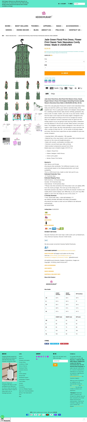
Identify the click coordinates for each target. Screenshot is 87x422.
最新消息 (4, 353)
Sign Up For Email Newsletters (26, 391)
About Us (46, 30)
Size (46, 59)
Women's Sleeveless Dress (11, 35)
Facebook (47, 257)
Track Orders (22, 381)
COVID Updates (22, 373)
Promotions (22, 387)
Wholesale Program (23, 377)
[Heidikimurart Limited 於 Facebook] (39, 356)
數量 (46, 65)
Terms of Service (23, 366)
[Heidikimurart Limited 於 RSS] (37, 359)
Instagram (54, 257)
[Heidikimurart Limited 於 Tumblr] (45, 356)
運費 (51, 55)
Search (20, 356)
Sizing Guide (22, 375)
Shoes (9, 30)
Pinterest (60, 257)
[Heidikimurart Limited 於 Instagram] (43, 356)
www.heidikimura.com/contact (66, 250)
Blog (36, 30)
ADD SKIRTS (48, 268)
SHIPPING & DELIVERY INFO (52, 274)
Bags (59, 26)
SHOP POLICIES (49, 253)
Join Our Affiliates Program (25, 389)
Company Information (24, 360)
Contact (21, 383)
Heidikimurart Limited (41, 412)
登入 (59, 3)
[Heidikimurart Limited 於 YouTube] (48, 356)
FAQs (53, 94)
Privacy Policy (22, 362)
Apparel (47, 26)
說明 (47, 94)
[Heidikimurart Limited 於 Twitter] (37, 356)
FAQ (20, 371)
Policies (60, 30)
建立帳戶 (64, 3)
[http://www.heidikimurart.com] (51, 287)
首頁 (3, 35)
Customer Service (23, 370)
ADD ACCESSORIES (50, 265)
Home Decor (23, 30)
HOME (8, 26)
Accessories (72, 26)
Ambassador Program (24, 379)
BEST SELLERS (21, 26)
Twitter (66, 257)
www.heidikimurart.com (64, 255)
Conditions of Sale (23, 364)
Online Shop (53, 255)
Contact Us (75, 30)
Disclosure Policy (23, 368)
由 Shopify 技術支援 (52, 412)
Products (21, 385)
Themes (35, 26)
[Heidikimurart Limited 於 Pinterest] (41, 356)
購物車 (71, 3)
